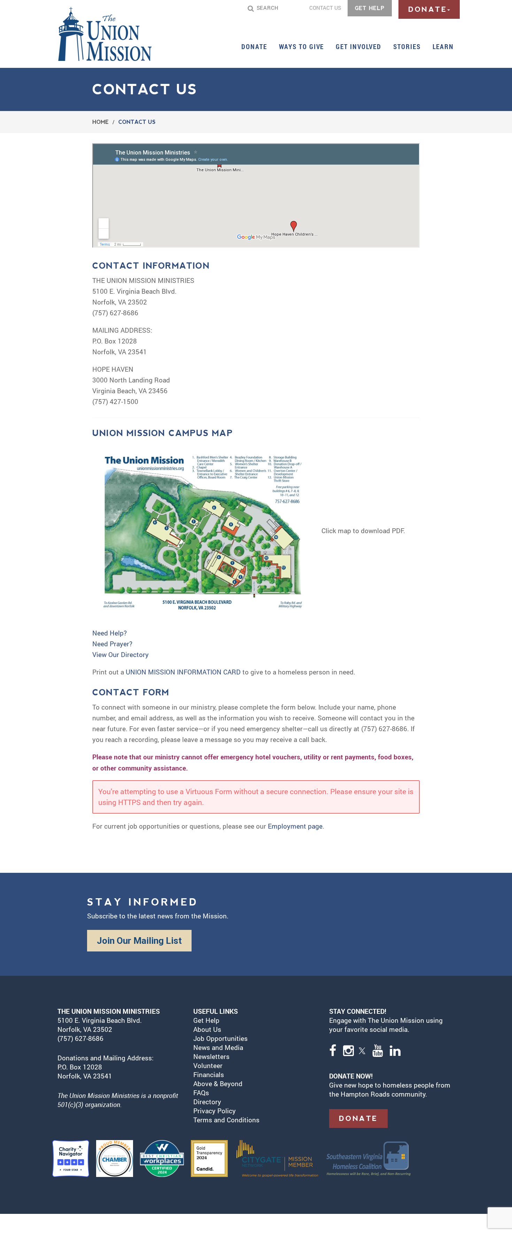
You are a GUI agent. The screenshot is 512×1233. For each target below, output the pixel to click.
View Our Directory (120, 654)
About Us (207, 1029)
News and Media (218, 1047)
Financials (208, 1074)
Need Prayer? (112, 643)
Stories (406, 46)
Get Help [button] (370, 8)
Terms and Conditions (226, 1119)
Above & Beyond (218, 1083)
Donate (254, 46)
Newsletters (211, 1056)
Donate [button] (427, 9)
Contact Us (325, 7)
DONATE (358, 1118)
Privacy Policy (214, 1110)
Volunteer (208, 1065)
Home (100, 122)
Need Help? (109, 633)
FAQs (201, 1092)
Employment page (295, 826)
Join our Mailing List (139, 940)
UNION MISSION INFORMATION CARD (183, 671)
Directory (207, 1101)
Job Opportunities (220, 1038)
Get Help (206, 1020)
